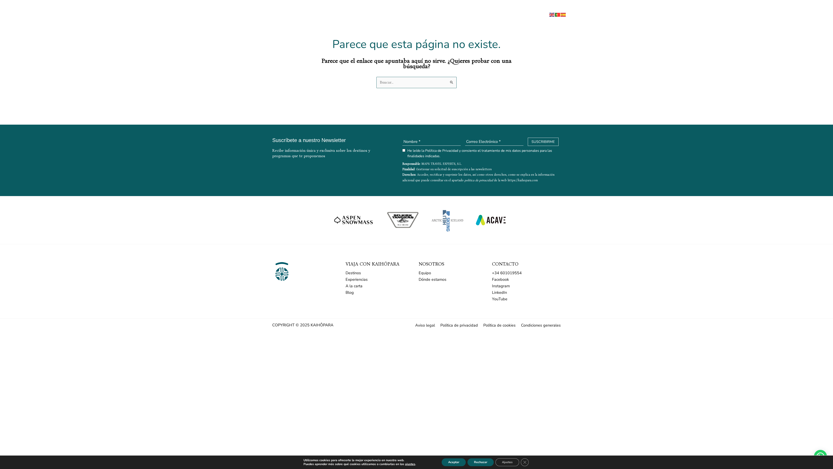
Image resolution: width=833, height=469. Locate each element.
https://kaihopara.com (523, 180)
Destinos (353, 273)
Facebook (500, 279)
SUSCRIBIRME (543, 141)
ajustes (410, 464)
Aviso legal (425, 325)
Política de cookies (499, 325)
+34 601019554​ (507, 273)
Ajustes (507, 462)
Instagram (501, 286)
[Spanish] (563, 14)
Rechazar (480, 462)
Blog (350, 292)
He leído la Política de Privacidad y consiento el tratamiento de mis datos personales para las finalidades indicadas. (479, 153)
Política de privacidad (459, 325)
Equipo (425, 273)
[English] (552, 14)
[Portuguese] (558, 14)
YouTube (499, 299)
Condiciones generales (541, 325)
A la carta (354, 286)
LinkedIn (499, 292)
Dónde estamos (432, 279)
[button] (541, 15)
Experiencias (357, 279)
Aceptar (453, 462)
